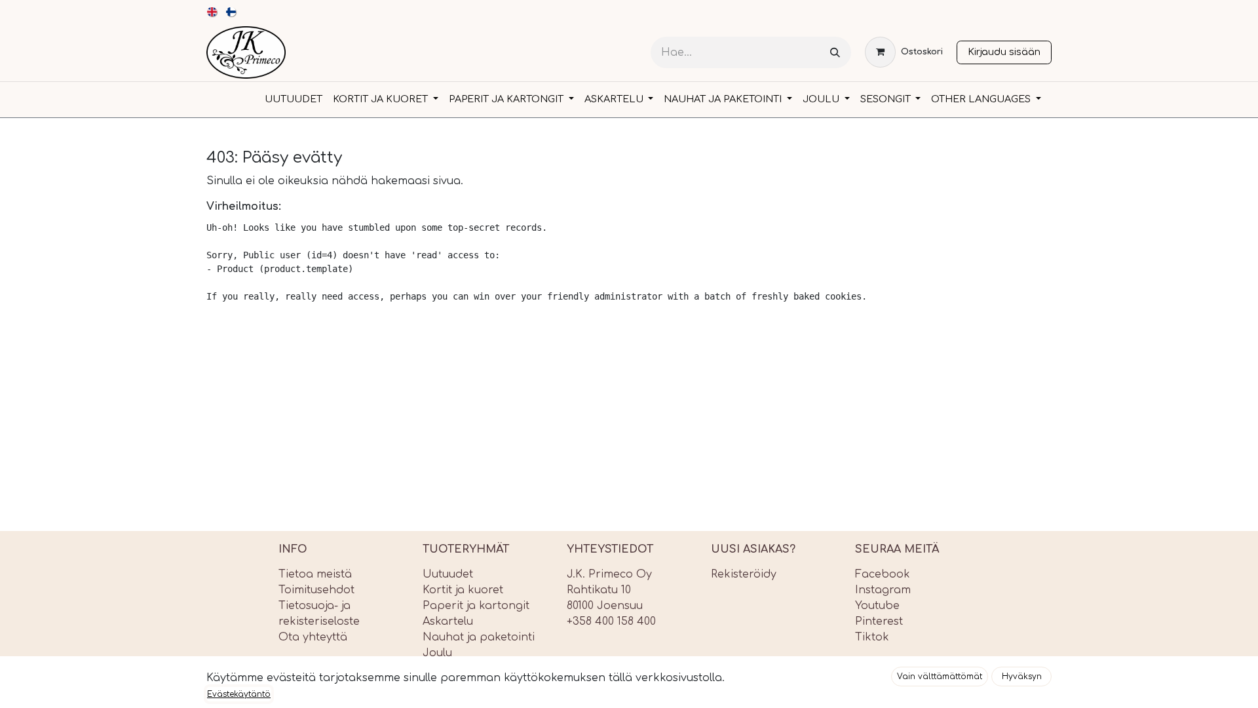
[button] (939, 676)
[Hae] (835, 53)
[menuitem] (212, 12)
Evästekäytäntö (239, 694)
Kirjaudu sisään (1004, 52)
